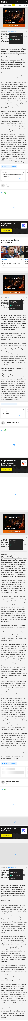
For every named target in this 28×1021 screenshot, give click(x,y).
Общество (4, 259)
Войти (18, 1)
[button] (26, 2)
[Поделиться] (24, 31)
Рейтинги (19, 5)
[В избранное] (26, 31)
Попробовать (13, 42)
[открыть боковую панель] (22, 2)
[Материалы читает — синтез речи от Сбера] (21, 31)
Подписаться (6, 230)
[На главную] (4, 2)
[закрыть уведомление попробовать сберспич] (21, 35)
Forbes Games (9, 5)
